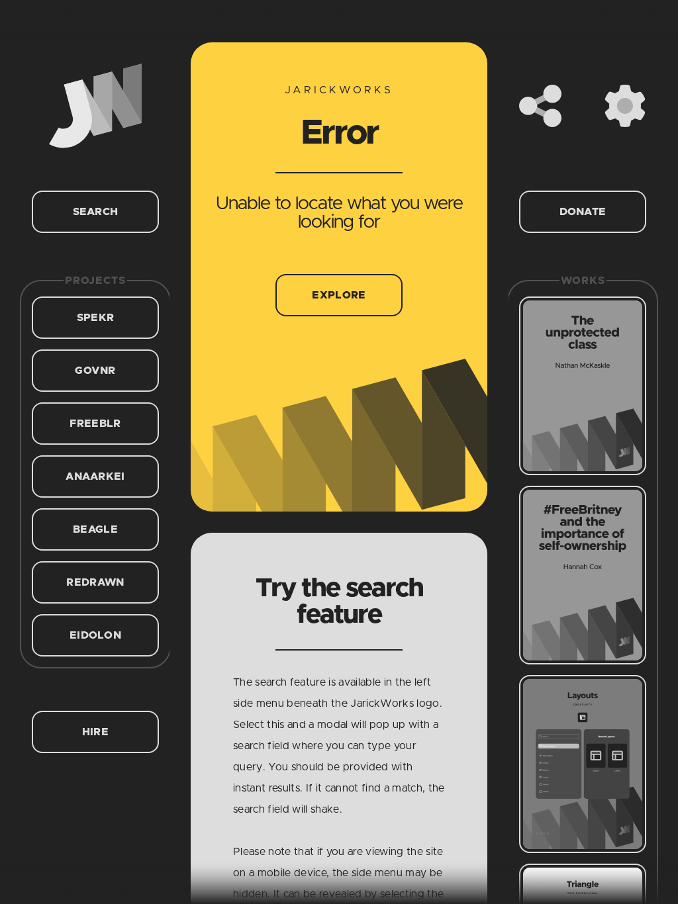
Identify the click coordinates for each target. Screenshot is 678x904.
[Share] (540, 106)
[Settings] (625, 106)
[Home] (95, 106)
